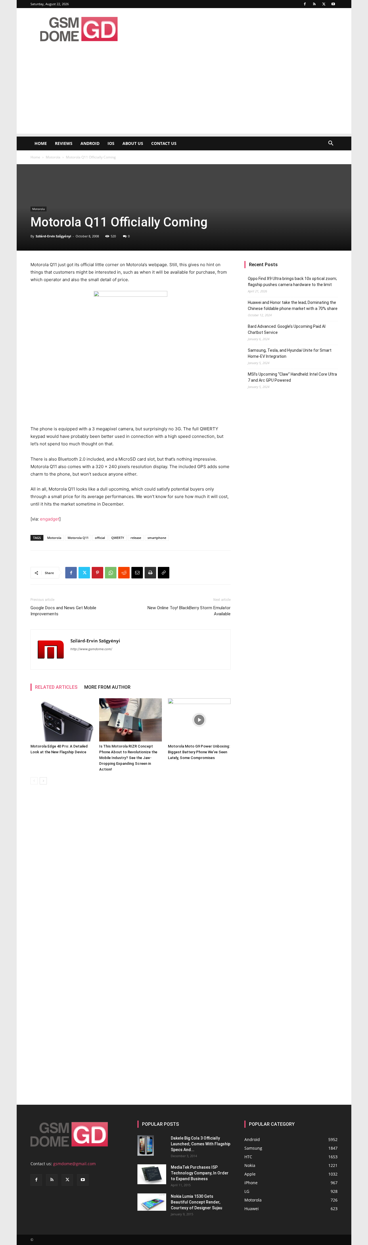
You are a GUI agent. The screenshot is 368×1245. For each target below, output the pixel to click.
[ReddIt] (124, 572)
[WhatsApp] (110, 572)
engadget (49, 519)
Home (40, 143)
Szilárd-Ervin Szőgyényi (53, 236)
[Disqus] (130, 870)
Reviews (63, 143)
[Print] (150, 572)
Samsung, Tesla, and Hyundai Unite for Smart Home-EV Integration (289, 353)
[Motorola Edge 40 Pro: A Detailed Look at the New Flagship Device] (61, 719)
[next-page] (43, 780)
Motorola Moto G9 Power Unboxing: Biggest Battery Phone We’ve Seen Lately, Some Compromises (199, 752)
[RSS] (314, 4)
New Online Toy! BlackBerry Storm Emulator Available (189, 610)
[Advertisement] (184, 93)
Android (89, 143)
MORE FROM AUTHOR (107, 687)
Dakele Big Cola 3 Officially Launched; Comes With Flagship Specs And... (200, 1144)
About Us (132, 143)
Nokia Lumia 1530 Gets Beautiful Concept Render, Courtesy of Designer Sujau (196, 1202)
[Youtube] (333, 4)
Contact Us (164, 143)
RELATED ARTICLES (56, 687)
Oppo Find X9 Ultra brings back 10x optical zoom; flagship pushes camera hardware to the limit (292, 281)
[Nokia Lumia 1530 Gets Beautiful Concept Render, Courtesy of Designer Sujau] (151, 1202)
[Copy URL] (163, 572)
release (136, 538)
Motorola (53, 157)
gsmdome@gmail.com (74, 1163)
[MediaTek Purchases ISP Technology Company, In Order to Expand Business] (151, 1174)
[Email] (137, 572)
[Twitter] (323, 4)
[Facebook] (304, 4)
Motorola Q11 (78, 538)
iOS (111, 143)
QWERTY (117, 538)
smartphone (156, 538)
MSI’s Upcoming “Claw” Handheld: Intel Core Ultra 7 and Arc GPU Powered (292, 377)
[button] (331, 144)
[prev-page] (34, 780)
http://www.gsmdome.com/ (91, 649)
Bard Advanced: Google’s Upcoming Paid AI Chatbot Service (286, 329)
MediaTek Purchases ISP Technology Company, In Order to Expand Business (200, 1173)
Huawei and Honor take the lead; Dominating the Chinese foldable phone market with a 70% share (293, 305)
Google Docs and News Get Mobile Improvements (63, 610)
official (100, 538)
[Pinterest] (97, 572)
